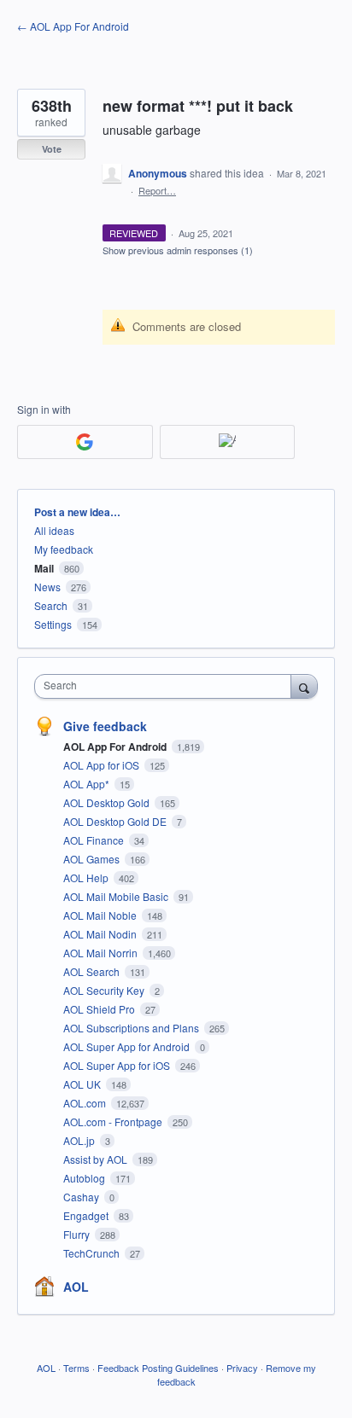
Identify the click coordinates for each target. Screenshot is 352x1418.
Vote (52, 148)
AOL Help (87, 877)
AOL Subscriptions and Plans (132, 1027)
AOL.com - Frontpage (114, 1121)
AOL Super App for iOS (118, 1065)
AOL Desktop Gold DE (116, 821)
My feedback (63, 549)
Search (50, 605)
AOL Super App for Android (127, 1046)
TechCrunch (92, 1253)
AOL (76, 1286)
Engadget (87, 1215)
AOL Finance (94, 840)
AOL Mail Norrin (101, 952)
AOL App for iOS (102, 765)
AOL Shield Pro (100, 1009)
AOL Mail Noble (101, 915)
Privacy (242, 1367)
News (47, 586)
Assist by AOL (96, 1159)
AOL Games (92, 858)
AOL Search (92, 971)
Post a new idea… (77, 512)
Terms (76, 1367)
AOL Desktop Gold (107, 802)
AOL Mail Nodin (101, 934)
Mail (44, 568)
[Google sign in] (85, 442)
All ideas (54, 530)
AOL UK (83, 1084)
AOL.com (86, 1102)
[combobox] (166, 686)
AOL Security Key (105, 990)
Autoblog (85, 1178)
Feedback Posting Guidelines (158, 1367)
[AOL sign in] (228, 442)
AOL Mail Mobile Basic (117, 896)
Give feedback (105, 726)
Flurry (77, 1234)
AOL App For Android (116, 746)
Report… (157, 190)
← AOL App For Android (73, 26)
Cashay (82, 1196)
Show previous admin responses (178, 250)
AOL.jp (80, 1140)
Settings (53, 624)
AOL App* (87, 783)
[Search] (304, 686)
